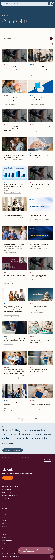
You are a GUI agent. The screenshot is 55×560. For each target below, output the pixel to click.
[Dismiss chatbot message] (51, 550)
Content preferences (7, 540)
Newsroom (4, 526)
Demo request (8, 478)
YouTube (4, 548)
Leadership (4, 523)
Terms (8, 553)
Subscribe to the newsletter (12, 450)
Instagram (4, 543)
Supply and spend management (9, 500)
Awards (4, 517)
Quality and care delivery (7, 492)
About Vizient (5, 512)
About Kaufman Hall (6, 514)
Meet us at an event (6, 537)
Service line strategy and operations (10, 495)
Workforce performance (7, 503)
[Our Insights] (8, 4)
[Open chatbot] (52, 557)
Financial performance (7, 489)
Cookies (13, 553)
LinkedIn (4, 545)
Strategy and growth (6, 498)
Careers (4, 520)
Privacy (4, 553)
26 (32, 419)
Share (51, 30)
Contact (4, 534)
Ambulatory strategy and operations (10, 486)
